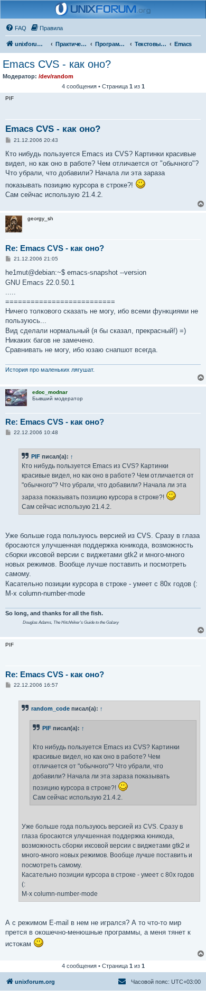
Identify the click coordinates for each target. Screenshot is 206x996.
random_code (50, 708)
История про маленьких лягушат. (50, 369)
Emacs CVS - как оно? (57, 64)
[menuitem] (15, 28)
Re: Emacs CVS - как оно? (54, 248)
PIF (35, 456)
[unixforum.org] (103, 9)
